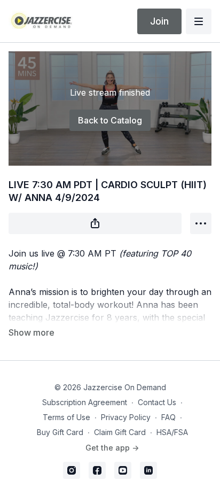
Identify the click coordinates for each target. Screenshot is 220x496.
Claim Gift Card (120, 432)
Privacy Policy (126, 417)
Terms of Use (66, 417)
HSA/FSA (172, 432)
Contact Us (157, 402)
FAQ (168, 417)
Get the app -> (112, 447)
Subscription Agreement (84, 402)
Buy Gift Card (60, 432)
